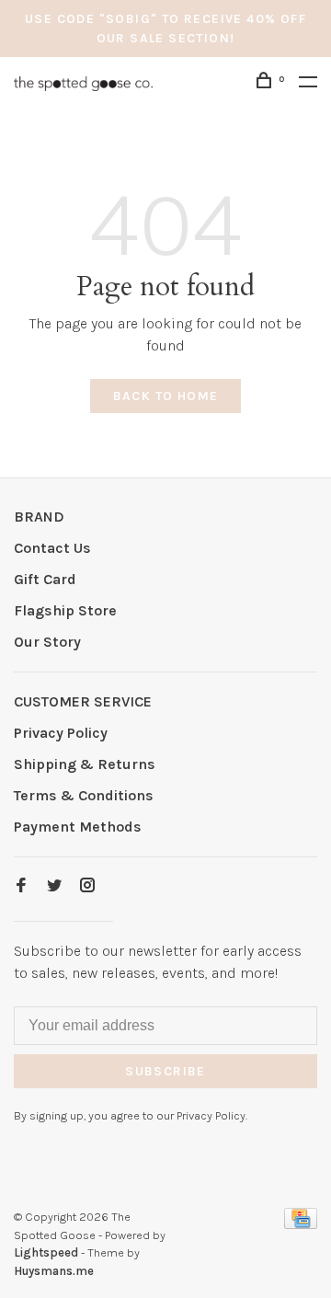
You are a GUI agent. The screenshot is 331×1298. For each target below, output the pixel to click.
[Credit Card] (300, 1224)
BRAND (39, 516)
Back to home (166, 396)
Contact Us (52, 548)
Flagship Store (65, 610)
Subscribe (165, 1071)
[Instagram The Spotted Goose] (87, 886)
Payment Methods (78, 826)
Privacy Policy (61, 732)
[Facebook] (21, 886)
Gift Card (45, 579)
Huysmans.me (54, 1271)
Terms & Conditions (84, 795)
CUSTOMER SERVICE (83, 701)
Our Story (47, 641)
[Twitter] (54, 886)
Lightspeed (46, 1252)
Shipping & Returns (84, 764)
